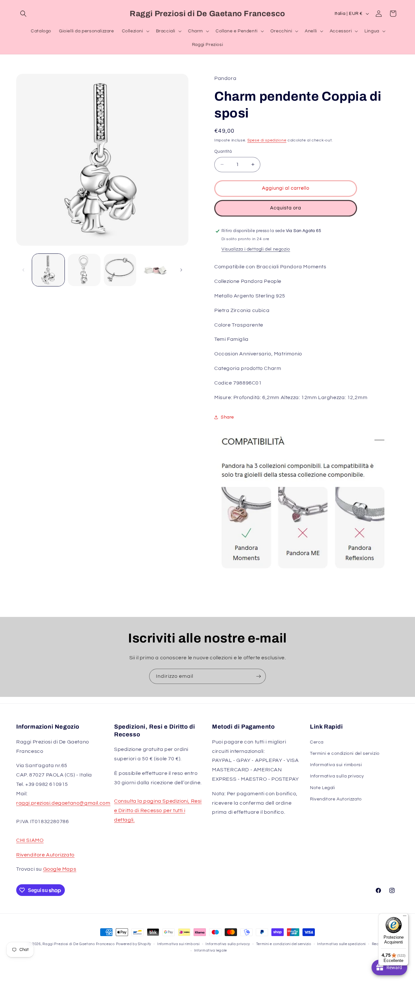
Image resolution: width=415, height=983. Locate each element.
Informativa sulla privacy (337, 776)
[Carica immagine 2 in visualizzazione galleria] (84, 270)
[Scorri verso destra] (181, 270)
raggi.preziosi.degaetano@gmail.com (63, 803)
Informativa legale (210, 950)
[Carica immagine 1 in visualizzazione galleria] (48, 270)
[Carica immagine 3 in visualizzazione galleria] (120, 270)
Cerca (317, 742)
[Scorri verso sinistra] (23, 270)
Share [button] (227, 417)
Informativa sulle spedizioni (341, 944)
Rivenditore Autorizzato (45, 854)
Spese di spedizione (266, 140)
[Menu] (405, 917)
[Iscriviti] (258, 676)
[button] (23, 13)
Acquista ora (285, 208)
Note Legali (322, 788)
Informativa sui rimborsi (336, 765)
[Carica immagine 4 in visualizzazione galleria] (155, 270)
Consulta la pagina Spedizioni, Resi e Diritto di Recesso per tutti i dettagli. (158, 810)
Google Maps (60, 869)
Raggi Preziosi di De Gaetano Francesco (78, 944)
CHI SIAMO (29, 840)
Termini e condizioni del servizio (345, 753)
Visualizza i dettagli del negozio (255, 249)
